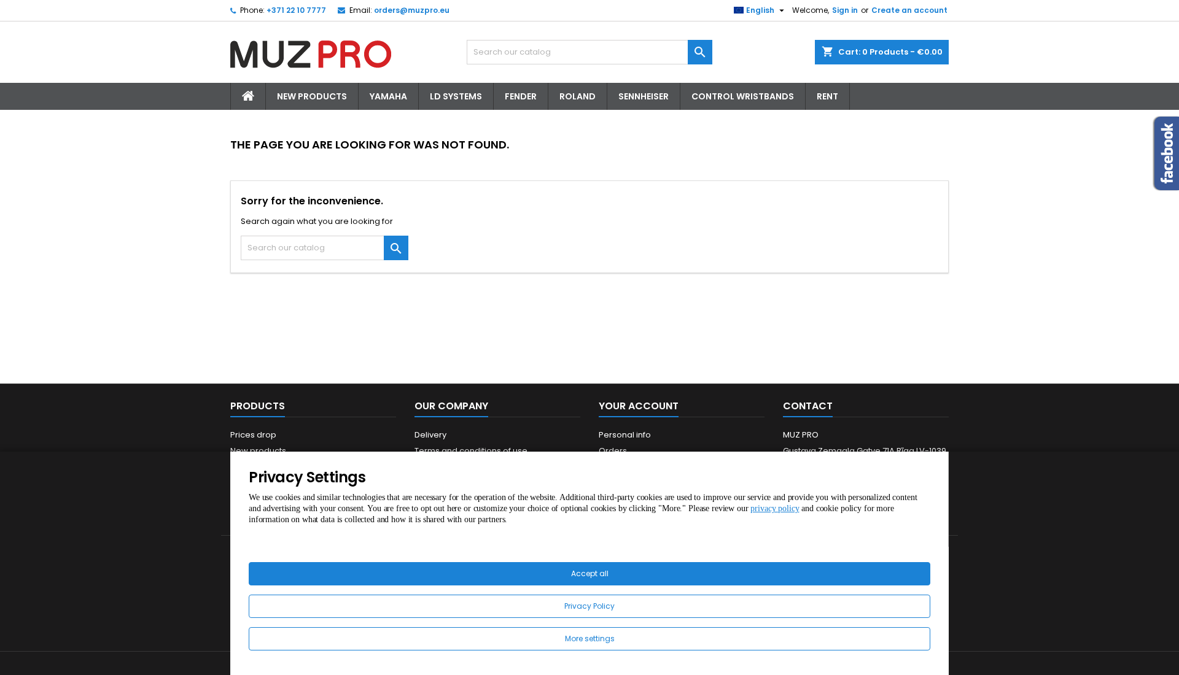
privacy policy (774, 508)
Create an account (909, 10)
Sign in (845, 10)
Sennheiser (643, 96)
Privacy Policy (589, 606)
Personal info (625, 435)
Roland (577, 96)
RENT (827, 96)
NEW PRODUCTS (312, 96)
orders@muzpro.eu (411, 10)
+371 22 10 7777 (296, 10)
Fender (521, 96)
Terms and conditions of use (470, 451)
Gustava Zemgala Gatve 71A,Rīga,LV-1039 (864, 451)
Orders (613, 451)
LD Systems (456, 96)
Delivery (430, 435)
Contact (808, 406)
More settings (590, 638)
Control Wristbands (742, 96)
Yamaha (388, 96)
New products (258, 451)
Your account (639, 406)
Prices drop (253, 435)
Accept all (590, 573)
